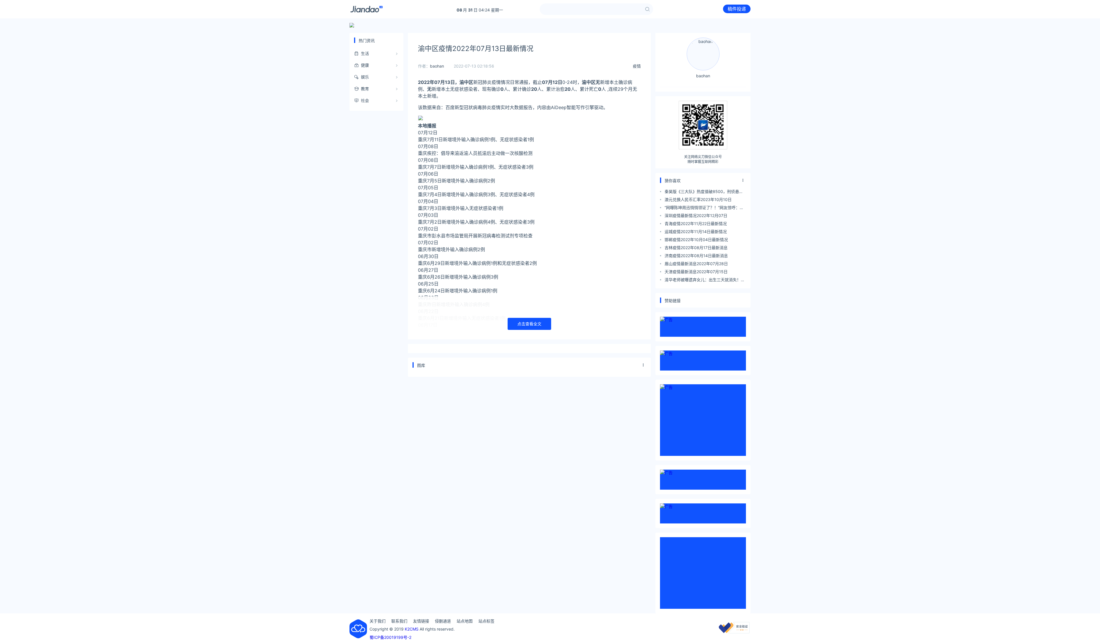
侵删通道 (443, 621)
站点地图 (465, 621)
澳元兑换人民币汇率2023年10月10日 (698, 199)
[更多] (643, 365)
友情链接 (421, 621)
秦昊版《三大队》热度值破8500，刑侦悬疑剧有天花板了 (704, 192)
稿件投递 (737, 9)
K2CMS (412, 629)
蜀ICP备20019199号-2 (390, 637)
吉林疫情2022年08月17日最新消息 (696, 247)
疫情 (637, 66)
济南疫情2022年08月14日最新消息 (696, 255)
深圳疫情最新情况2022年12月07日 (696, 215)
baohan (437, 66)
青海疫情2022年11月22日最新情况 (696, 223)
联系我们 (399, 621)
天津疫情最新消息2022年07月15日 (696, 271)
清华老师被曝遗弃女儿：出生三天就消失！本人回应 (705, 280)
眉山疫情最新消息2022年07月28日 (696, 263)
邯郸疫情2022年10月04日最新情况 (696, 239)
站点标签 (486, 621)
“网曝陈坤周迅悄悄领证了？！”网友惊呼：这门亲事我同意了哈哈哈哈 (704, 208)
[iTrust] (734, 631)
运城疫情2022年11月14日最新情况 (696, 231)
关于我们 (378, 621)
